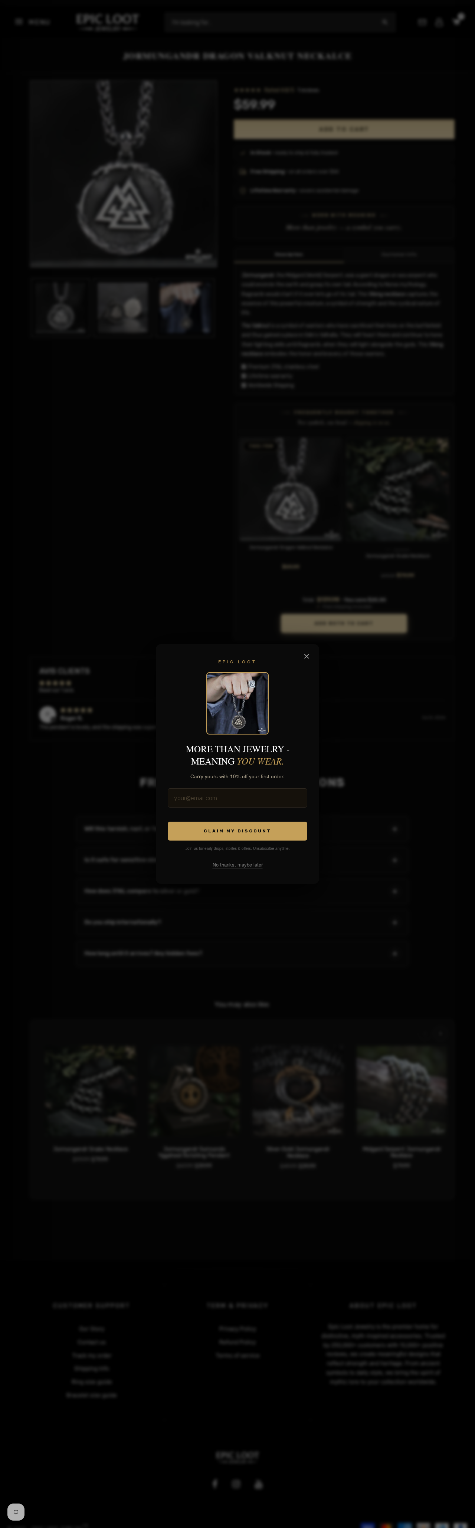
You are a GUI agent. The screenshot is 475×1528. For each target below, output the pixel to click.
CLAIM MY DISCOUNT (237, 831)
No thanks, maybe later (238, 864)
